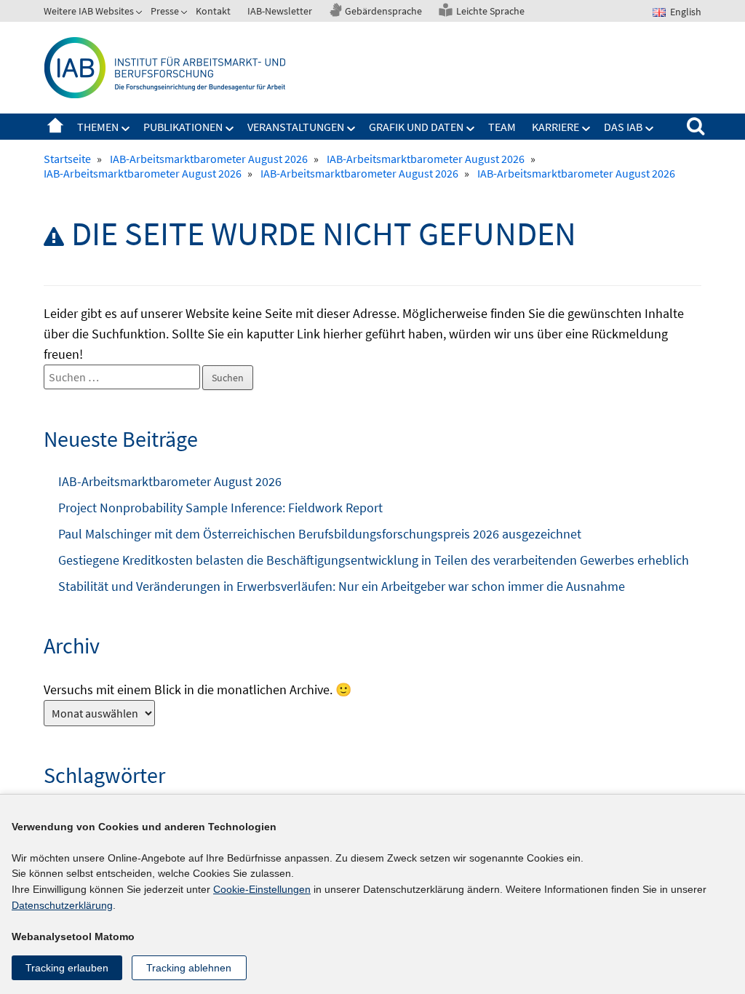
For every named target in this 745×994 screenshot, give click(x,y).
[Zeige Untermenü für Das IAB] (650, 129)
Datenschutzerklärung (62, 905)
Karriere (555, 126)
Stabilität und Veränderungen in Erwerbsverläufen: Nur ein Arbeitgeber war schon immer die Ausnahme (341, 586)
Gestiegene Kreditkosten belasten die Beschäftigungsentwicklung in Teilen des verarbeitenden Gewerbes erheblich (373, 560)
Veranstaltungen (295, 126)
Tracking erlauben (66, 968)
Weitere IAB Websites (89, 10)
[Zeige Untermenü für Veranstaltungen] (351, 129)
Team (502, 126)
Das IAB (623, 126)
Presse (165, 10)
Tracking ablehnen (188, 968)
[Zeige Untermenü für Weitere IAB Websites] (140, 14)
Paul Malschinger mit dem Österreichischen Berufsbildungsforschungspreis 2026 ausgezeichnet (319, 533)
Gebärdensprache (383, 10)
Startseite (55, 127)
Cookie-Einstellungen (262, 889)
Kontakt (213, 10)
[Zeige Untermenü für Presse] (185, 14)
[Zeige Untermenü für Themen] (126, 129)
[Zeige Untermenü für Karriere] (586, 129)
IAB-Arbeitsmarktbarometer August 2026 (170, 481)
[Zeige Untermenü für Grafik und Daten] (471, 129)
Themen (98, 126)
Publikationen (183, 126)
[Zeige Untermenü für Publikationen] (230, 129)
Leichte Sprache (490, 10)
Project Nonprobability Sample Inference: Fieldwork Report (220, 507)
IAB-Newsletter (279, 10)
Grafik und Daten (416, 126)
